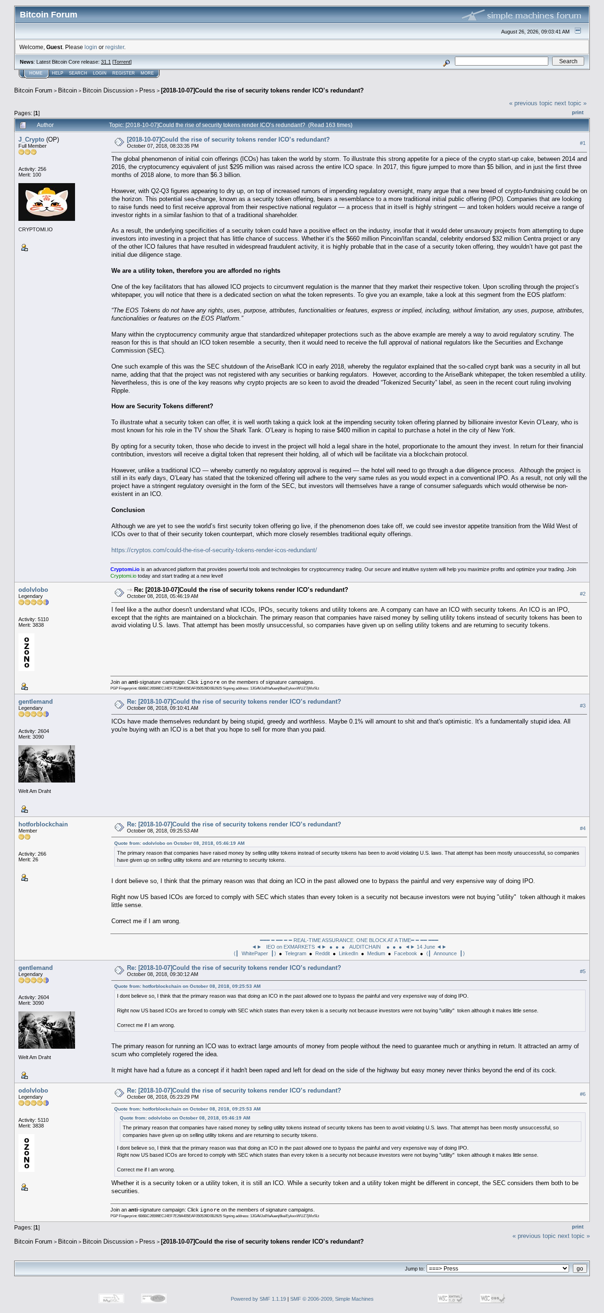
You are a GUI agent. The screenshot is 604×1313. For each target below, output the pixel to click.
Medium (376, 953)
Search (78, 73)
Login (100, 73)
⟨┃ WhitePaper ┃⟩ (255, 953)
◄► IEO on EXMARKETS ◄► (289, 947)
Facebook (405, 953)
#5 (583, 971)
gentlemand (35, 701)
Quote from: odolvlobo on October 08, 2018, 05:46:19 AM (179, 843)
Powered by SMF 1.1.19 (258, 1299)
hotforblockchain (43, 824)
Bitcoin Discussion (108, 90)
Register (123, 73)
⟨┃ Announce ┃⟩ (445, 953)
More (147, 73)
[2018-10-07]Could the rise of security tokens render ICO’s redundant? (262, 90)
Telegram (295, 953)
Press (147, 90)
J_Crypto (31, 139)
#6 (583, 1094)
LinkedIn (348, 953)
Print (578, 112)
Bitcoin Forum (33, 90)
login (90, 47)
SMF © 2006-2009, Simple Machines (332, 1299)
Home (35, 73)
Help (57, 73)
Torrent (122, 62)
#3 (583, 705)
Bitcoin (67, 90)
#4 (583, 828)
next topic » (570, 103)
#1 (583, 143)
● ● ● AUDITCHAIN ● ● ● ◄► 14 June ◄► (388, 947)
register (114, 47)
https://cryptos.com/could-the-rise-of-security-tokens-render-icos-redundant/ (214, 550)
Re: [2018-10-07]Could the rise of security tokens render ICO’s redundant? (241, 589)
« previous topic (531, 103)
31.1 (106, 62)
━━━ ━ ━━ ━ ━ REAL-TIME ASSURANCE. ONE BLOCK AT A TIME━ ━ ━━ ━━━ (349, 940)
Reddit (322, 953)
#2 (583, 594)
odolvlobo (33, 589)
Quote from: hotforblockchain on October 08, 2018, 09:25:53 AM (187, 986)
